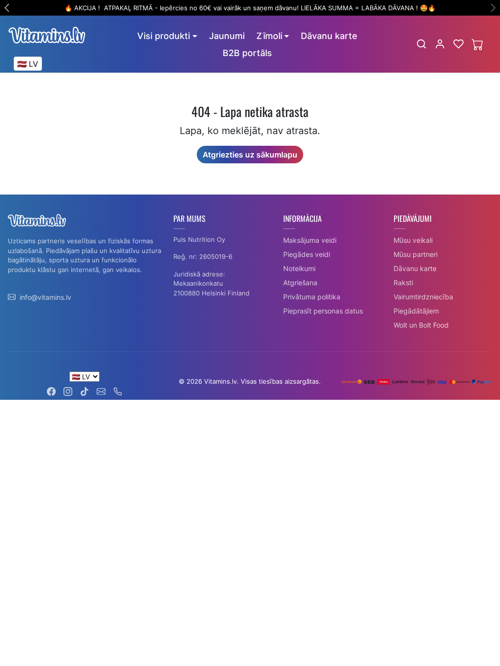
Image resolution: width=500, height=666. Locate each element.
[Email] (101, 391)
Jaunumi (227, 36)
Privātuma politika (311, 297)
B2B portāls (247, 53)
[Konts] (440, 44)
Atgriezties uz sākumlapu (250, 154)
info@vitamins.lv (45, 297)
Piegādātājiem (416, 311)
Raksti (403, 282)
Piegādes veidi (306, 254)
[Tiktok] (84, 391)
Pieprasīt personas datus (323, 311)
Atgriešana (300, 282)
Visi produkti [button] (163, 36)
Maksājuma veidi (309, 240)
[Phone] (117, 391)
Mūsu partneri (416, 254)
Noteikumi (299, 268)
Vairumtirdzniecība (423, 297)
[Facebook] (51, 391)
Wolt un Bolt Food (421, 325)
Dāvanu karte (329, 36)
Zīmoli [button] (269, 36)
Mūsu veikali (413, 240)
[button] (421, 44)
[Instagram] (68, 391)
